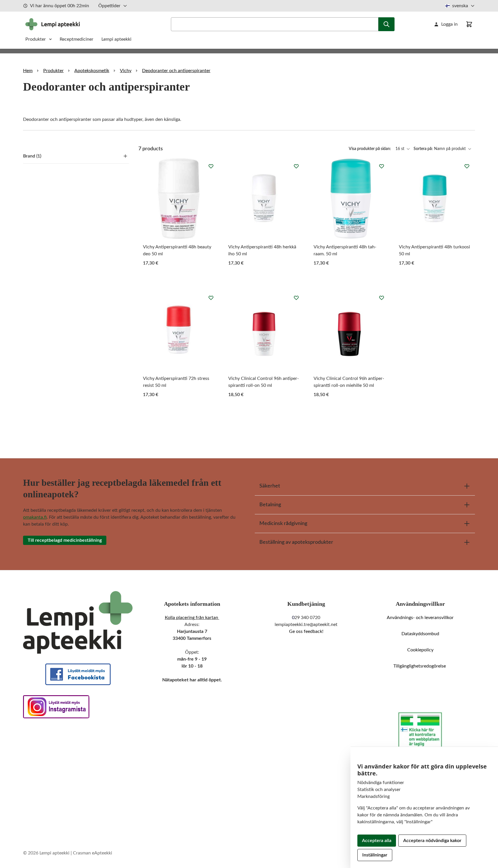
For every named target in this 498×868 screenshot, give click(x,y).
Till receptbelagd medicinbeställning (65, 540)
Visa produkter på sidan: (370, 149)
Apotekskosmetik (91, 70)
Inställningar (374, 855)
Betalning (270, 504)
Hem (28, 70)
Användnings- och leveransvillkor (420, 617)
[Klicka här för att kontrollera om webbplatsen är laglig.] (420, 730)
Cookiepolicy (420, 650)
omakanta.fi (35, 517)
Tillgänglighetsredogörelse (420, 666)
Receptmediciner (77, 39)
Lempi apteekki (116, 39)
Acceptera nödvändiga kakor (432, 840)
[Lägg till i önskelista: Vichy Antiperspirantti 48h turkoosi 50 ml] (467, 166)
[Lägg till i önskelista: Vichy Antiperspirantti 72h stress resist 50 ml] (211, 297)
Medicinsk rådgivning (283, 523)
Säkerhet (269, 486)
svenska (460, 5)
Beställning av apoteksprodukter (296, 542)
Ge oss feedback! (306, 631)
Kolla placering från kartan (192, 617)
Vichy (125, 70)
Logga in (449, 24)
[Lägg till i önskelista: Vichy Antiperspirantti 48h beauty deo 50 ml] (211, 166)
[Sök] (386, 24)
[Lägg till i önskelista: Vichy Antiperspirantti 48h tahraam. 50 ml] (381, 166)
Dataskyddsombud (420, 633)
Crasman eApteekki (92, 853)
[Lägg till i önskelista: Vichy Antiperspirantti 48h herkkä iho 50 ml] (296, 166)
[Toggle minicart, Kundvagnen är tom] (469, 24)
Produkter (35, 39)
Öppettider (109, 5)
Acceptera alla (376, 840)
